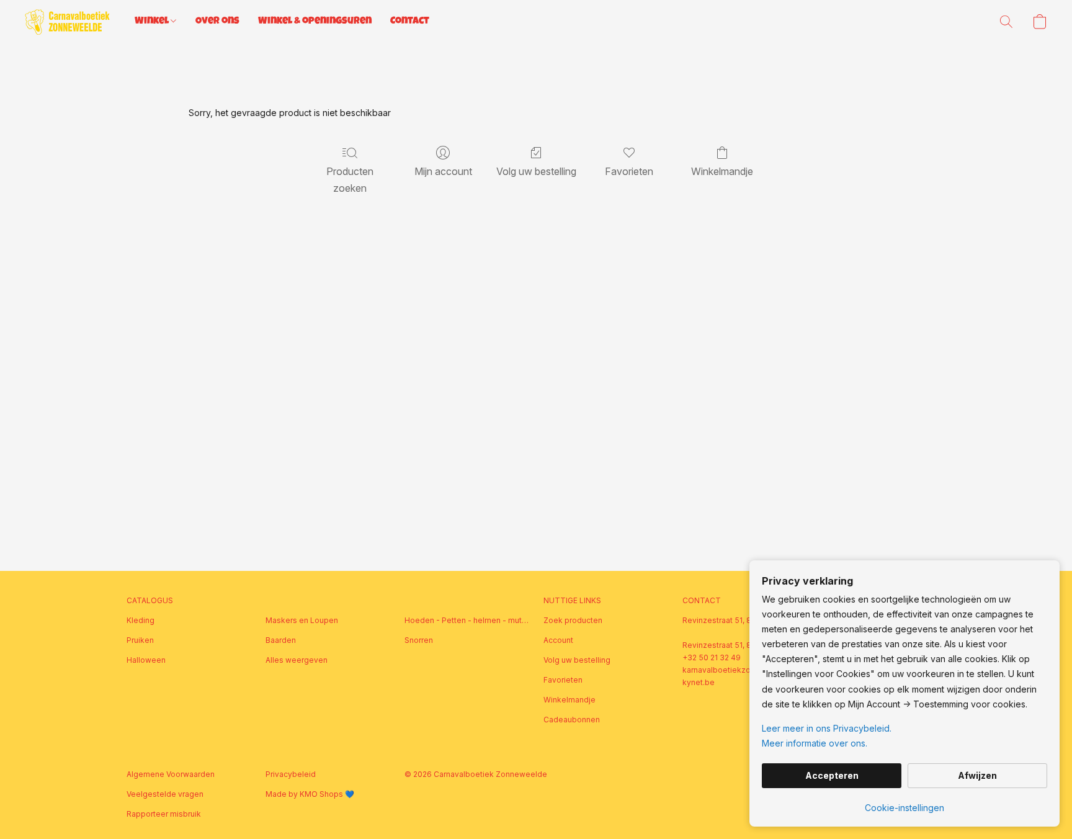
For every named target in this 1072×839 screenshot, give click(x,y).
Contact (409, 22)
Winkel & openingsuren (315, 22)
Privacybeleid (291, 774)
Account (558, 640)
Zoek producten (572, 620)
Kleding (140, 620)
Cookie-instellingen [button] (904, 807)
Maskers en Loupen (302, 620)
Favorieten (629, 171)
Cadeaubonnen (571, 719)
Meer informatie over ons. (814, 743)
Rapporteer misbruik (164, 814)
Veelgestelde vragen (165, 794)
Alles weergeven (297, 660)
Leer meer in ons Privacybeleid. (826, 728)
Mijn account (443, 171)
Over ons (217, 22)
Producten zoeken (349, 179)
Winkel (153, 22)
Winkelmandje (722, 171)
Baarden (281, 640)
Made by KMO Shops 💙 (310, 794)
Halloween (146, 660)
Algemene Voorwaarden (171, 774)
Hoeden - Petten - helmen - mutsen (466, 620)
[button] (67, 21)
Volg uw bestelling (536, 171)
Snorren (418, 640)
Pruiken (140, 640)
